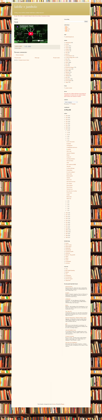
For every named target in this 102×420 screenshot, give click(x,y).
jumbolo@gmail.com (69, 36)
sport (66, 77)
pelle (66, 324)
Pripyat (68, 155)
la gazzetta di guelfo (69, 251)
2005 (67, 237)
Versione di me (70, 189)
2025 (67, 117)
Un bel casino (69, 193)
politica (66, 70)
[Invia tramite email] (25, 46)
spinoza (66, 258)
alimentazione (68, 42)
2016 (67, 216)
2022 (67, 123)
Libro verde (69, 151)
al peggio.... (67, 292)
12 (67, 130)
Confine (68, 194)
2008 (67, 231)
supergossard (67, 280)
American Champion (71, 153)
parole (66, 65)
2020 (67, 127)
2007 (67, 233)
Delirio (66, 305)
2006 (67, 235)
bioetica (66, 243)
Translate (73, 104)
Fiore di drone (69, 187)
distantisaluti (67, 248)
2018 (67, 212)
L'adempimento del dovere (72, 147)
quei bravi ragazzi (68, 278)
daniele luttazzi (68, 246)
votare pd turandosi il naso (70, 330)
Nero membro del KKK (71, 164)
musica (19, 48)
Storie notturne (70, 185)
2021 (67, 125)
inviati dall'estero (68, 55)
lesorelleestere (68, 275)
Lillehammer (67, 299)
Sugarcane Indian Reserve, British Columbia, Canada (75, 317)
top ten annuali (68, 80)
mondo (66, 60)
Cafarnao (68, 177)
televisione (67, 79)
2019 (67, 129)
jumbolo (68, 29)
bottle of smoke (68, 245)
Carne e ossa (69, 179)
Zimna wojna (69, 174)
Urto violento (69, 183)
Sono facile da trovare (71, 181)
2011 (67, 226)
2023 (67, 121)
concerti (67, 47)
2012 (67, 224)
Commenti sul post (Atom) (24, 60)
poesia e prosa (68, 69)
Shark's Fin (69, 198)
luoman (54, 404)
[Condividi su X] (27, 46)
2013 (67, 222)
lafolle (68, 30)
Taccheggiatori (69, 145)
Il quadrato (69, 143)
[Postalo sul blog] (26, 46)
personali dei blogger (69, 67)
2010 (67, 228)
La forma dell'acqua (70, 168)
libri (66, 59)
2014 (67, 220)
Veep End (68, 166)
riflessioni (67, 72)
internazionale (68, 249)
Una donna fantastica (71, 158)
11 (67, 132)
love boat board (68, 277)
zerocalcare (67, 263)
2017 (67, 214)
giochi (66, 54)
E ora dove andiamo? (71, 172)
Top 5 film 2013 (68, 311)
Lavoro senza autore (71, 141)
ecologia (67, 49)
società (66, 74)
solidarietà (67, 75)
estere (66, 52)
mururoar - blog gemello (70, 254)
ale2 (67, 27)
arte (66, 44)
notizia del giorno (68, 286)
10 (67, 134)
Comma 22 (69, 157)
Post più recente (18, 57)
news (66, 64)
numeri (66, 256)
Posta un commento (20, 55)
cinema (66, 46)
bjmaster (67, 272)
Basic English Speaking (70, 270)
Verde (68, 162)
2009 (67, 230)
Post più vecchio (56, 57)
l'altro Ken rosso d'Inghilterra (71, 342)
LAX (66, 273)
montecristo (67, 253)
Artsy (66, 268)
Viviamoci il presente (69, 336)
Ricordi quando (70, 175)
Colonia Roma (69, 170)
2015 (67, 218)
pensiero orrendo (68, 88)
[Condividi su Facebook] (29, 46)
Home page (37, 57)
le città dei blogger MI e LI (70, 57)
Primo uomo (69, 196)
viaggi (66, 82)
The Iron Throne (70, 160)
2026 (67, 115)
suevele (66, 259)
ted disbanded (68, 261)
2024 (67, 119)
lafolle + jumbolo (25, 6)
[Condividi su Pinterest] (30, 46)
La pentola (69, 149)
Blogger (62, 404)
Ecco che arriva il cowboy (72, 191)
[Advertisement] (72, 352)
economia (67, 50)
